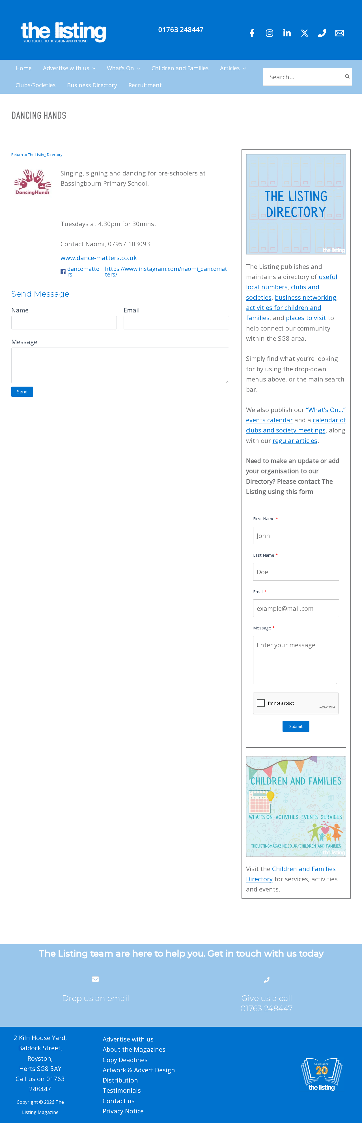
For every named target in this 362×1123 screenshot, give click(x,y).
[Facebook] (252, 33)
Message (24, 341)
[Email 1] (339, 33)
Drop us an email (95, 998)
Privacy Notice (123, 1111)
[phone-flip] (266, 979)
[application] (92, 68)
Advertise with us (128, 1039)
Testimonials (122, 1090)
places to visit (306, 317)
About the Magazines (134, 1049)
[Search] (347, 77)
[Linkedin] (287, 33)
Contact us (119, 1100)
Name (20, 310)
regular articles (295, 440)
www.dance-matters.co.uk (99, 257)
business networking (305, 297)
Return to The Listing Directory (37, 154)
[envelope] (95, 979)
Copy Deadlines (125, 1059)
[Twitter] (304, 33)
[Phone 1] (322, 33)
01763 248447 (181, 29)
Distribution (120, 1080)
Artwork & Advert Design (139, 1070)
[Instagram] (269, 33)
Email (132, 310)
